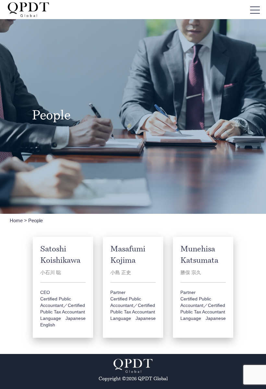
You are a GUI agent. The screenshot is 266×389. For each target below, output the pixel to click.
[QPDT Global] (28, 9)
